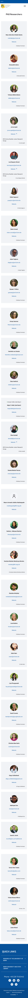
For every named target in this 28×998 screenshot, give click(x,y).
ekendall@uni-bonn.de (14, 438)
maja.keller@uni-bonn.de (14, 408)
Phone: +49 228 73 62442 (14, 977)
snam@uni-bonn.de (14, 656)
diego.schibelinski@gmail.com (14, 779)
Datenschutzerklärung (17, 992)
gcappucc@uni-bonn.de (14, 200)
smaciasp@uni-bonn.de (14, 473)
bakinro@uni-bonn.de (14, 68)
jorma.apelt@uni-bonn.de (14, 130)
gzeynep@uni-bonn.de (14, 292)
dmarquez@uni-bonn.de (14, 534)
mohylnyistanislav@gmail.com (14, 596)
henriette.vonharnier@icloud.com (14, 354)
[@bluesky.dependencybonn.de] (14, 981)
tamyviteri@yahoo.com (14, 871)
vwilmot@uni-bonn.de (14, 901)
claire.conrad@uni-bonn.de (14, 232)
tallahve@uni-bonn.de (14, 98)
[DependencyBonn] (9, 981)
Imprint (7, 992)
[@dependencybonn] (12, 985)
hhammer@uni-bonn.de (14, 324)
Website (14, 42)
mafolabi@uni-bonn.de (14, 38)
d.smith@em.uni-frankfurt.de (14, 839)
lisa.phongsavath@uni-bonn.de (14, 686)
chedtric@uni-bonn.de (14, 384)
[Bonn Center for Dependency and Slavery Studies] (6, 6)
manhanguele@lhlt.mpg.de (14, 506)
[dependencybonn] (16, 985)
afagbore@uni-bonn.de (14, 262)
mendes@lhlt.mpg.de (14, 564)
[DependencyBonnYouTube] (18, 981)
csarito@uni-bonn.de (14, 746)
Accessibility (13, 994)
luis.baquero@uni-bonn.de (14, 165)
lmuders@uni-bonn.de (14, 626)
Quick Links (9, 951)
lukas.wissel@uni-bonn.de (14, 931)
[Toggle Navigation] (25, 6)
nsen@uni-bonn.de (14, 809)
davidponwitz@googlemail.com (14, 716)
